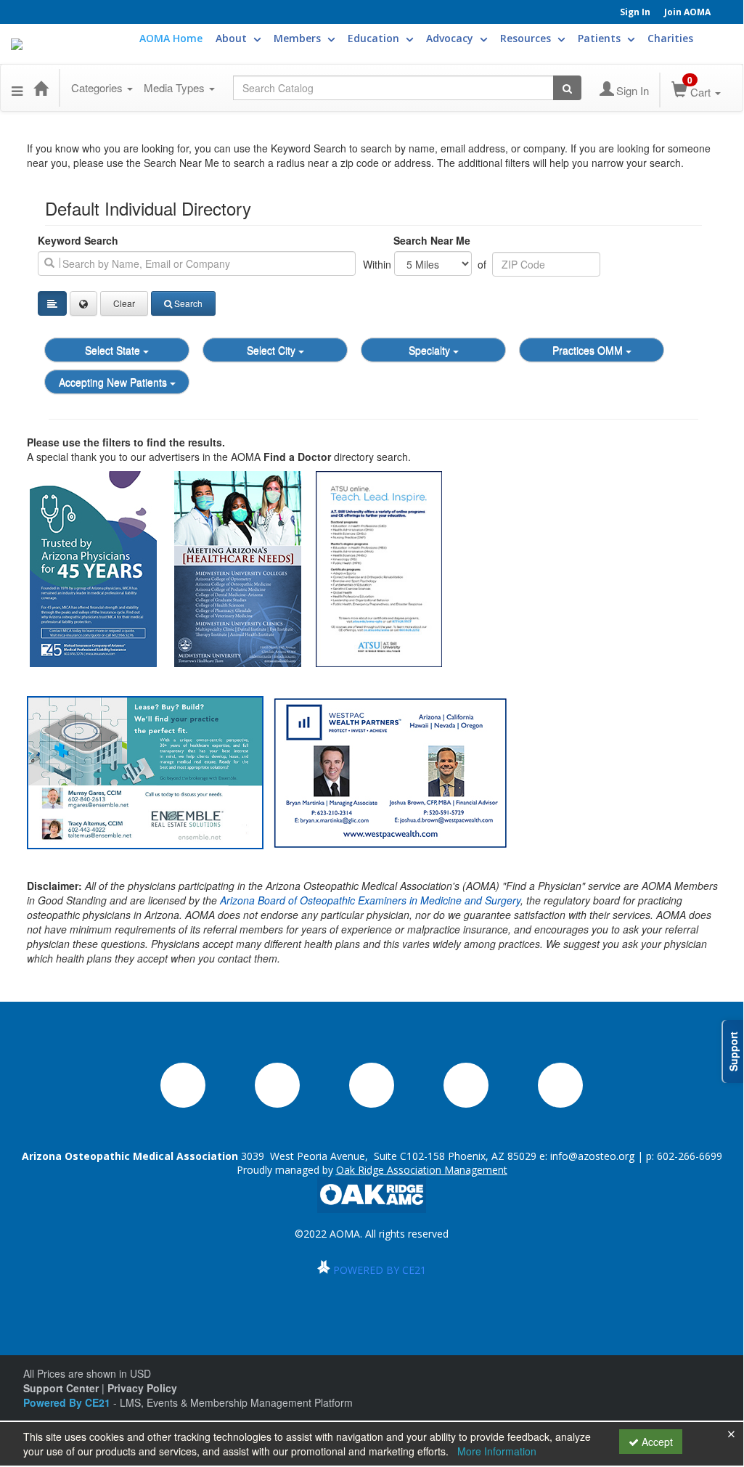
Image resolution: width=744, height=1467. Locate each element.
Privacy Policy (142, 1388)
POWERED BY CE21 (379, 1270)
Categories (98, 87)
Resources (527, 38)
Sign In (635, 12)
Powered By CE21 (68, 1402)
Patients (601, 38)
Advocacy (451, 38)
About (233, 38)
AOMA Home (171, 38)
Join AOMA (687, 12)
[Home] (41, 88)
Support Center (61, 1388)
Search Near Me (431, 240)
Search (188, 303)
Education (375, 38)
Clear (124, 303)
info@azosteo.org (592, 1156)
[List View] (52, 303)
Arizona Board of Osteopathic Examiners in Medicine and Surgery (370, 900)
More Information (496, 1451)
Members (299, 38)
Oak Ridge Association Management (421, 1170)
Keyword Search (78, 240)
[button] (17, 88)
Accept (656, 1441)
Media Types (176, 87)
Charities (670, 38)
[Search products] (567, 87)
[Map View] (83, 303)
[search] (197, 263)
